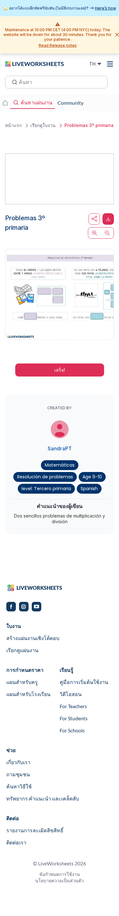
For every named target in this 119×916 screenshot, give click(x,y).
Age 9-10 (92, 477)
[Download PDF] (108, 219)
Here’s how (105, 8)
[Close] (117, 35)
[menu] (110, 64)
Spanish (89, 488)
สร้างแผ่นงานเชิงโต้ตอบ (32, 638)
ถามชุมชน (18, 774)
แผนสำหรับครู (22, 682)
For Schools (72, 730)
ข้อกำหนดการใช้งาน (59, 874)
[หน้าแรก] (34, 63)
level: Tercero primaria (46, 488)
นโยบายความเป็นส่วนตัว (59, 880)
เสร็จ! (59, 370)
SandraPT (60, 448)
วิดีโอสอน (71, 694)
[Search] (12, 81)
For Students (74, 718)
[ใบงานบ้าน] (5, 103)
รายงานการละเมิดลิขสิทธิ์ (34, 830)
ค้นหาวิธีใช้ (19, 786)
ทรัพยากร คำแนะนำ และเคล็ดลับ (42, 798)
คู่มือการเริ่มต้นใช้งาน (84, 682)
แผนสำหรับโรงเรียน (28, 694)
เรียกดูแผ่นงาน (22, 650)
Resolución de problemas (45, 477)
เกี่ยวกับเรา (18, 762)
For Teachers (73, 706)
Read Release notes (58, 45)
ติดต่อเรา (16, 842)
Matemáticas (60, 465)
